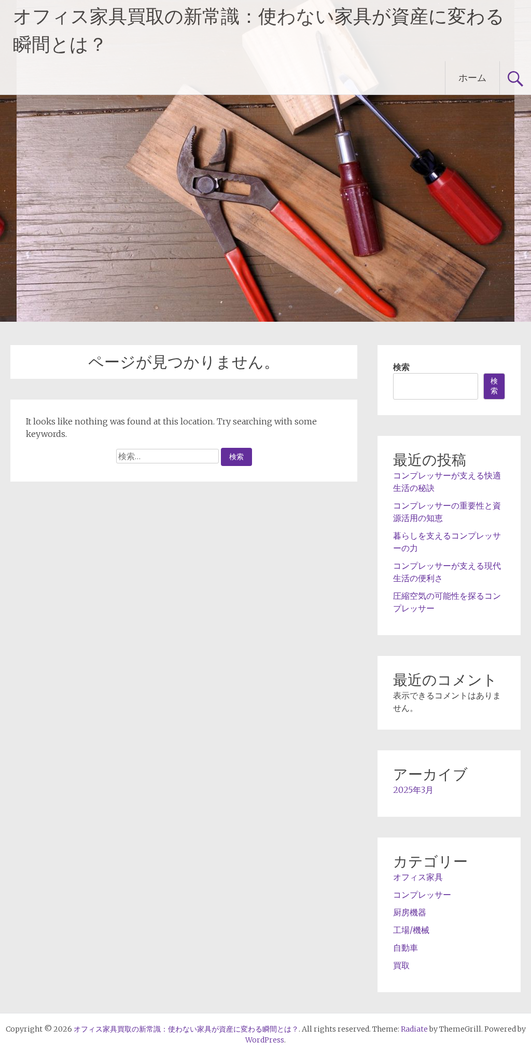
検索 (401, 367)
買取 (401, 965)
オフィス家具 (418, 877)
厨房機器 (409, 912)
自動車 (405, 947)
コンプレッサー (422, 894)
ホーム (472, 77)
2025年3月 (413, 790)
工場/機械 (411, 930)
